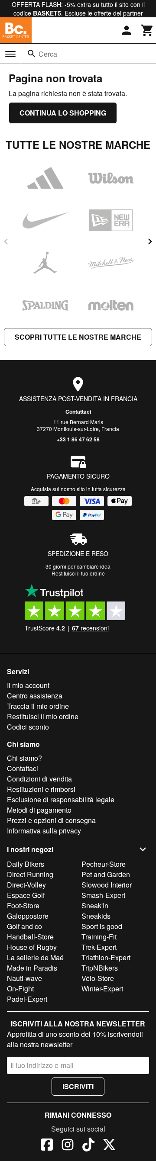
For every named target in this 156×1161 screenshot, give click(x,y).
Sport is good (101, 926)
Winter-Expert (102, 989)
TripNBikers (99, 968)
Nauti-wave (24, 978)
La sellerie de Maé (35, 957)
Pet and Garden (105, 874)
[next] (150, 241)
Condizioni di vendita (39, 779)
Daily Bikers (25, 864)
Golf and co (24, 926)
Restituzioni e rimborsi (41, 789)
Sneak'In (94, 905)
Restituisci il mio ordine (42, 716)
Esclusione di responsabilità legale (60, 799)
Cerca (48, 54)
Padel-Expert (27, 999)
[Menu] (10, 54)
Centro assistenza (34, 696)
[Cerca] (31, 54)
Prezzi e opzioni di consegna (51, 820)
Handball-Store (30, 937)
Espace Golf (26, 895)
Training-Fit (99, 937)
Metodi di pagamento (39, 810)
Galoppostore (28, 916)
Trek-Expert (99, 947)
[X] (109, 1146)
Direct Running (30, 874)
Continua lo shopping (63, 113)
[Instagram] (68, 1146)
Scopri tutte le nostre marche (78, 337)
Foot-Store (23, 905)
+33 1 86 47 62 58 (78, 439)
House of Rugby (32, 947)
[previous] (6, 241)
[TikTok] (88, 1146)
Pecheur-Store (103, 864)
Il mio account (28, 685)
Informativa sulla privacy (44, 831)
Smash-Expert (103, 895)
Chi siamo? (24, 758)
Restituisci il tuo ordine (78, 573)
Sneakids (95, 916)
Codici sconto (28, 727)
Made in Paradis (32, 968)
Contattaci (78, 411)
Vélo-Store (97, 978)
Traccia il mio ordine (38, 706)
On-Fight (20, 989)
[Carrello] (147, 30)
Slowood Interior (106, 885)
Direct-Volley (26, 885)
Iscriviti (78, 1086)
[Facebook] (47, 1146)
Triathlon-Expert (105, 957)
